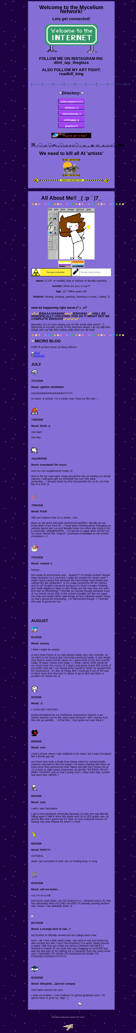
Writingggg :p (71, 120)
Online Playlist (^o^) (71, 101)
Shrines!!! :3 (71, 107)
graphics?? (71, 126)
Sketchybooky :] (71, 114)
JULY (37, 352)
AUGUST (39, 355)
